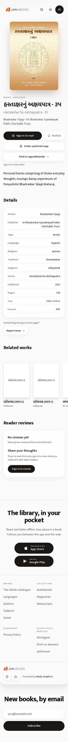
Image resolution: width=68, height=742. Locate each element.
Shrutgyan (43, 637)
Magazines (44, 596)
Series (7, 617)
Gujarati (55, 243)
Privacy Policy (12, 634)
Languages (10, 596)
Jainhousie (43, 651)
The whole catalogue (17, 589)
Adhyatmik (54, 268)
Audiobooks (44, 589)
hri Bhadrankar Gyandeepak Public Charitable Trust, (41, 224)
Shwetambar (53, 259)
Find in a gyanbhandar (32, 156)
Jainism (56, 251)
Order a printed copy (36, 146)
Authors (8, 603)
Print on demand (47, 644)
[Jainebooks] (16, 9)
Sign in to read (25, 135)
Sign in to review (21, 469)
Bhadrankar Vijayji (50, 214)
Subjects (8, 610)
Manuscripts (44, 603)
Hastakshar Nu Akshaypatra (44, 276)
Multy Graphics (44, 676)
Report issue (13, 330)
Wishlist (56, 135)
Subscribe (34, 725)
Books (56, 235)
